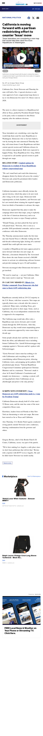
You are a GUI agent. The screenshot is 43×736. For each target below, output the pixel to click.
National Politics (11, 18)
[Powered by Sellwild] (38, 594)
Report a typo (8, 463)
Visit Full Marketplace (34, 476)
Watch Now (37, 3)
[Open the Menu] (3, 3)
